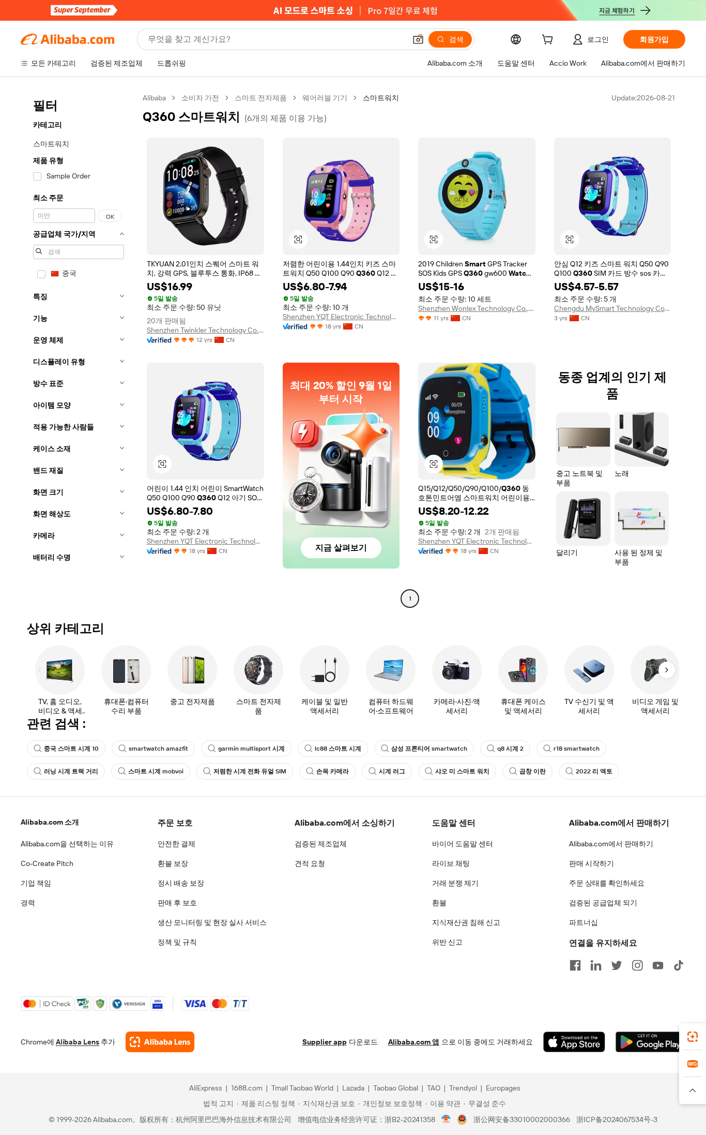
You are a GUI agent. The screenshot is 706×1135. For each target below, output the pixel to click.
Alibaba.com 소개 (50, 822)
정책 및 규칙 (177, 942)
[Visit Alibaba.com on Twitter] (616, 965)
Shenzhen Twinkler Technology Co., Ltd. (205, 330)
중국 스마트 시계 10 (71, 748)
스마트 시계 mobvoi (155, 771)
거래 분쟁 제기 (455, 883)
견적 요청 (310, 863)
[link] (692, 1036)
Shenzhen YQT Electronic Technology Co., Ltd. (341, 316)
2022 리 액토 (594, 771)
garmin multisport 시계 (251, 748)
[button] (418, 39)
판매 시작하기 (591, 863)
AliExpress (205, 1088)
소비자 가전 (200, 98)
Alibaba (154, 98)
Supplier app (324, 1042)
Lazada (353, 1088)
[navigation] (78, 349)
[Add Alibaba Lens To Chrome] (160, 1042)
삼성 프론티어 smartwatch (429, 748)
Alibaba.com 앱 (413, 1042)
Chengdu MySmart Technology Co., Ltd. (612, 308)
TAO (433, 1088)
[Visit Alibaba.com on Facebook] (575, 965)
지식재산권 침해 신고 (466, 922)
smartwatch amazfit (158, 748)
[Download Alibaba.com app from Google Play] (650, 1042)
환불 (439, 903)
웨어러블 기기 (324, 98)
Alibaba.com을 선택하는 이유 (67, 844)
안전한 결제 (176, 844)
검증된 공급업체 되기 (603, 903)
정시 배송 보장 (181, 883)
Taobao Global (395, 1088)
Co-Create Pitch (47, 863)
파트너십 (583, 922)
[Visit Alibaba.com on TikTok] (678, 965)
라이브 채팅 (451, 863)
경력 (28, 903)
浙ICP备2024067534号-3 (616, 1119)
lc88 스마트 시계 (338, 748)
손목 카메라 (332, 771)
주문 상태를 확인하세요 (606, 883)
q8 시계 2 (510, 748)
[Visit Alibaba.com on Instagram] (637, 965)
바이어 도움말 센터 (462, 844)
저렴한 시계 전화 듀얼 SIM (249, 771)
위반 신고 (447, 942)
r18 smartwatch (577, 748)
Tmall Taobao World (302, 1088)
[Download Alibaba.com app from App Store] (574, 1042)
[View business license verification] (446, 1119)
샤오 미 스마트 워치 (462, 771)
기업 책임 (36, 883)
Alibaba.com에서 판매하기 (611, 844)
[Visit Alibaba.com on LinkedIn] (596, 965)
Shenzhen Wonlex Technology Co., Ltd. (476, 308)
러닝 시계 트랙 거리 (71, 771)
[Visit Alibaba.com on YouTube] (658, 965)
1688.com (247, 1088)
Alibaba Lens (77, 1042)
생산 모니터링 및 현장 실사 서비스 (212, 922)
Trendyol (463, 1088)
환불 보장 (173, 863)
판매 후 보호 (177, 903)
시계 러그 (392, 771)
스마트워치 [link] (381, 98)
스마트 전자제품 (261, 98)
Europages (503, 1088)
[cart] (549, 41)
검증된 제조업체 (321, 844)
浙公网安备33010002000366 (521, 1119)
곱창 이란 (532, 771)
